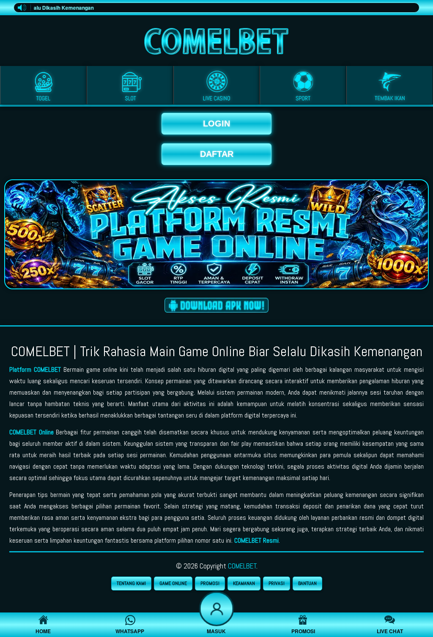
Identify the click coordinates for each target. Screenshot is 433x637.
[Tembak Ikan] (390, 87)
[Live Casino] (217, 87)
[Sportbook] (303, 87)
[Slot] (130, 87)
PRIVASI (277, 583)
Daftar (216, 154)
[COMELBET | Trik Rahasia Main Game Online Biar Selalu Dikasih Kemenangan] (216, 39)
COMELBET (242, 566)
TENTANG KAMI (131, 583)
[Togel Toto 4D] (43, 87)
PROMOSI (209, 583)
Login (216, 123)
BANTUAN (307, 583)
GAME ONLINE (173, 583)
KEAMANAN (244, 583)
